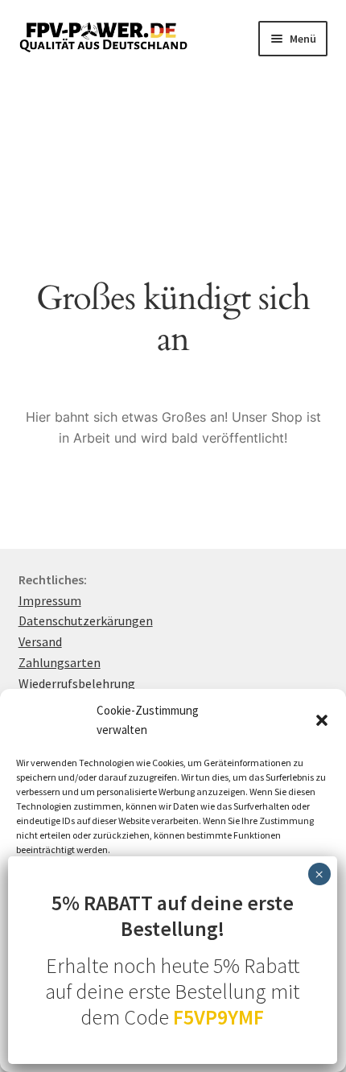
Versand (40, 641)
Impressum (50, 600)
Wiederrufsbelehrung (77, 683)
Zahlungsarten (60, 662)
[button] (322, 720)
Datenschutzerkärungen (86, 620)
